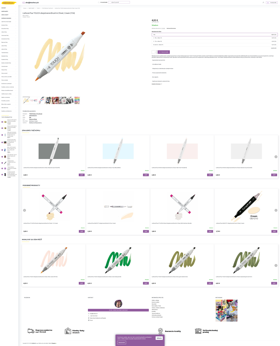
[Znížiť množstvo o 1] (157, 53)
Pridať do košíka (164, 52)
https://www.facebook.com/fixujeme (98, 318)
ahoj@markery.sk (94, 313)
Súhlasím (159, 338)
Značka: (26, 17)
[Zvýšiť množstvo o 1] (157, 51)
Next (276, 210)
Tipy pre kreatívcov (156, 313)
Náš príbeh (154, 304)
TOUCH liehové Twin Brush (35, 113)
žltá (30, 117)
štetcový (31, 119)
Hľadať (103, 2)
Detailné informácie (156, 84)
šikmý (35, 119)
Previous (24, 210)
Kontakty (154, 311)
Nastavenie (122, 342)
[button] (24, 156)
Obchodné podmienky (156, 315)
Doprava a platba (155, 302)
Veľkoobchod (155, 309)
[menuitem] (9, 8)
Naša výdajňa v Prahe (156, 305)
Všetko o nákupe (155, 300)
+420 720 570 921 (94, 315)
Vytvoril (52, 343)
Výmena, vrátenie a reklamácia (158, 307)
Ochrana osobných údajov (157, 316)
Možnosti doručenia (171, 28)
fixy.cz (91, 320)
